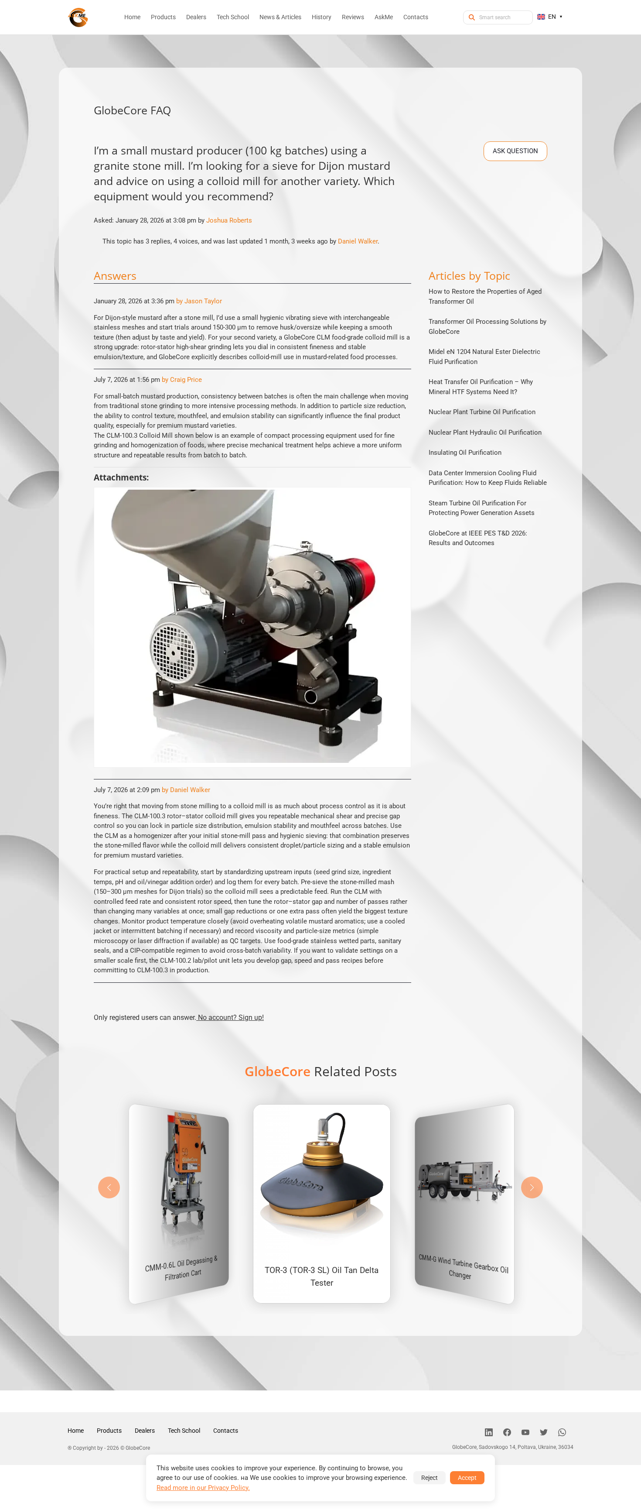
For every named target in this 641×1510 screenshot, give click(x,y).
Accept (467, 1477)
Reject (429, 1477)
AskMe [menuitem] (384, 17)
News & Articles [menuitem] (280, 17)
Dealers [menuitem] (196, 17)
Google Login (320, 599)
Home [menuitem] (132, 17)
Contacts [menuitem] (415, 17)
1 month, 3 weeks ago (296, 241)
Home (76, 1430)
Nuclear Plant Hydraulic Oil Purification (485, 432)
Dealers (145, 1430)
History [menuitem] (321, 17)
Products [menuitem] (163, 17)
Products (109, 1430)
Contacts (225, 1430)
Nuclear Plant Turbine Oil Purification (482, 412)
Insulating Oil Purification (465, 452)
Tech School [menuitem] (233, 17)
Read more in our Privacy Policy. (203, 1488)
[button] (532, 1187)
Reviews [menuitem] (353, 17)
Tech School (184, 1430)
